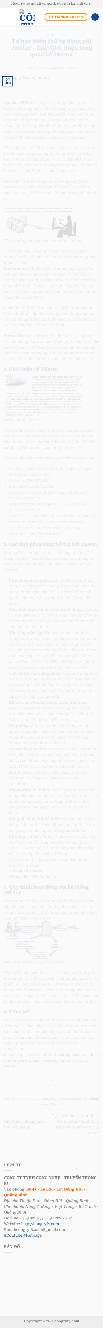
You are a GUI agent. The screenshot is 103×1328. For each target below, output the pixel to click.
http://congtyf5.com (40, 1224)
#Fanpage (32, 1235)
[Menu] (7, 17)
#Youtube (13, 1235)
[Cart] (95, 17)
